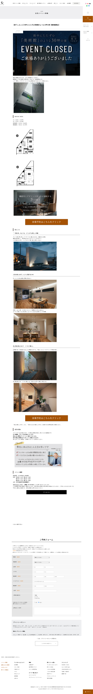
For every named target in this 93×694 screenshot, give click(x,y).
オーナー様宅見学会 (33, 669)
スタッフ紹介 (62, 3)
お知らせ (16, 678)
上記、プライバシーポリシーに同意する (47, 638)
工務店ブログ (17, 669)
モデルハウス (25, 3)
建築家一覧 (64, 673)
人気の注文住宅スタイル (66, 669)
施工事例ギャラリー (41, 3)
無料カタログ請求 (5, 664)
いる (36, 602)
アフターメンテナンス (51, 676)
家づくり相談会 (4, 669)
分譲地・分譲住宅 (65, 671)
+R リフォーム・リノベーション (35, 677)
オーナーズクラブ (32, 675)
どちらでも (37, 598)
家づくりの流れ (50, 667)
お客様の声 (49, 3)
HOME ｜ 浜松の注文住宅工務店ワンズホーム (10, 657)
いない (40, 602)
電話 (36, 595)
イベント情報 (4, 662)
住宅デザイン (49, 673)
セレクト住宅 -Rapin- (66, 667)
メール (36, 596)
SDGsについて (17, 673)
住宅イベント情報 (16, 3)
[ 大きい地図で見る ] (17, 524)
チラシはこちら (46, 492)
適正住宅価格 (49, 678)
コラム (15, 671)
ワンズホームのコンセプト (52, 664)
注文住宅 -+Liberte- (65, 664)
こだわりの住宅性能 (51, 669)
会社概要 (69, 3)
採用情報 (16, 676)
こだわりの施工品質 (51, 671)
